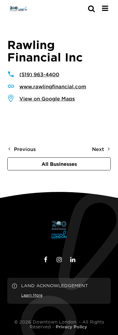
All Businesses (59, 164)
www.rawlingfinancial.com (52, 86)
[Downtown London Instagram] (59, 260)
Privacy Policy (71, 326)
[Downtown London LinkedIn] (73, 260)
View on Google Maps (47, 98)
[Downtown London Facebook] (45, 260)
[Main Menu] (105, 8)
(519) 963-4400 (39, 74)
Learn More (31, 295)
